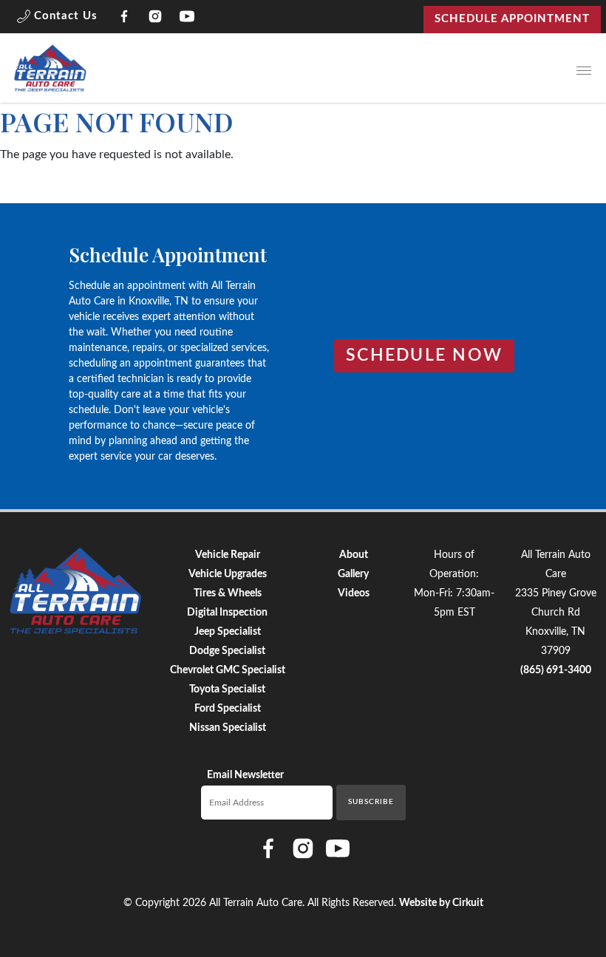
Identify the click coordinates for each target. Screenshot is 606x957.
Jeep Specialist (227, 632)
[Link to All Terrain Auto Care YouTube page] (187, 19)
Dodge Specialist (227, 651)
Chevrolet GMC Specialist (227, 670)
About (353, 555)
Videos (354, 593)
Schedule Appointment (512, 18)
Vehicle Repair (227, 555)
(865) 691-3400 (555, 670)
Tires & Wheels (228, 593)
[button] (57, 19)
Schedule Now (424, 355)
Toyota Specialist (227, 689)
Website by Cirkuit (441, 903)
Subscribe (371, 802)
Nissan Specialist (227, 728)
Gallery (353, 574)
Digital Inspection (227, 612)
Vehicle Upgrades (227, 574)
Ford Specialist (227, 709)
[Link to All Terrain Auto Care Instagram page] (155, 19)
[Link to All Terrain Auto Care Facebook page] (124, 19)
